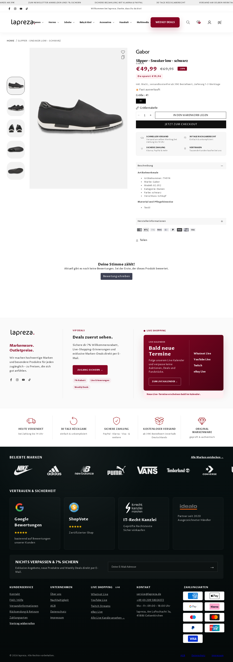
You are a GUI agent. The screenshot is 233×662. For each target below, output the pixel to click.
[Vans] (147, 470)
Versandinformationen (24, 606)
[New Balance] (85, 470)
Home (10, 40)
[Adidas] (54, 470)
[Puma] (116, 470)
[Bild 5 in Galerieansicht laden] (16, 171)
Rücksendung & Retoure (24, 611)
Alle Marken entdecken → (207, 457)
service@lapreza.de (149, 594)
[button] (38, 22)
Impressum (57, 617)
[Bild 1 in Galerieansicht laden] (16, 86)
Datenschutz (58, 611)
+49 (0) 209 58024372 (150, 600)
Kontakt (15, 594)
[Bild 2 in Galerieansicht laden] (16, 107)
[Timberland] (178, 470)
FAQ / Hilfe (16, 600)
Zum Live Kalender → (165, 381)
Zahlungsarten (19, 617)
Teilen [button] (143, 240)
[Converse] (209, 470)
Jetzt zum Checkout (181, 124)
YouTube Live (202, 359)
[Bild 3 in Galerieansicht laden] (16, 128)
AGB (53, 606)
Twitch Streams (100, 606)
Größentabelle (149, 108)
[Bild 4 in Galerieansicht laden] (16, 150)
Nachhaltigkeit (59, 600)
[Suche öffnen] (188, 22)
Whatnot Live (202, 353)
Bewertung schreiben (116, 276)
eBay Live (200, 371)
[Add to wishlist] (123, 52)
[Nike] (23, 470)
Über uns (55, 594)
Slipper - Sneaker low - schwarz (39, 40)
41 (141, 101)
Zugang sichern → (90, 369)
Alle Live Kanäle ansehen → (108, 618)
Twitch (198, 365)
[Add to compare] (123, 57)
